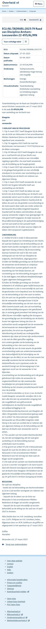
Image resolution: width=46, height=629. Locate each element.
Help (9, 570)
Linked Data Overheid (16, 601)
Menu (40, 4)
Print (21, 20)
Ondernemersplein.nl (16, 617)
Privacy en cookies (14, 582)
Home (4, 11)
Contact (10, 564)
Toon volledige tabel (12, 41)
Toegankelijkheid (14, 585)
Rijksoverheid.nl (13, 614)
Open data (11, 598)
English (10, 567)
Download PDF (34, 20)
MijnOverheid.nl (13, 611)
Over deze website (14, 561)
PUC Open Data (13, 604)
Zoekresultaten (21, 11)
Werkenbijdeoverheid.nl (17, 620)
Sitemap (10, 588)
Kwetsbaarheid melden (16, 591)
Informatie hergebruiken (17, 579)
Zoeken (11, 11)
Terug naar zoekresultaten (16, 544)
